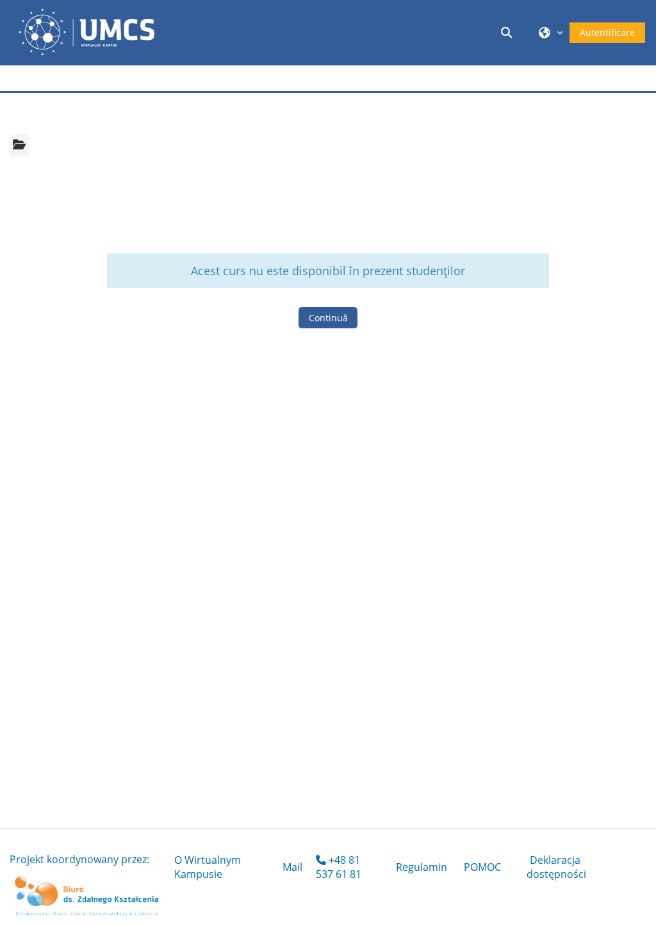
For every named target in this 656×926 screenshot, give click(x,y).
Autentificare (607, 32)
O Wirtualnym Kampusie (207, 867)
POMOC (482, 867)
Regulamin (421, 867)
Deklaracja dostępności (556, 867)
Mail (292, 867)
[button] (509, 32)
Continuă (328, 318)
